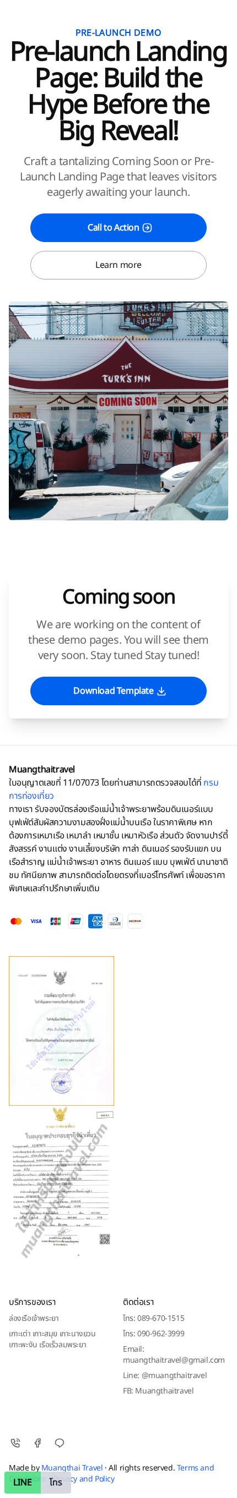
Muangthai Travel (72, 1468)
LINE (22, 1482)
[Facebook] (37, 1443)
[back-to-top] (218, 1480)
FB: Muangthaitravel (158, 1391)
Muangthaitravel (42, 769)
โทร (56, 1482)
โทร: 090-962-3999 (153, 1334)
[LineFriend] (60, 1443)
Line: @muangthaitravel (165, 1375)
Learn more (118, 265)
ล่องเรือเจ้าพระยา (33, 1318)
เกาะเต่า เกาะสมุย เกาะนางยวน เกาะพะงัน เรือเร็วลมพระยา (52, 1339)
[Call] (15, 1443)
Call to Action (113, 227)
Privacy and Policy (84, 1479)
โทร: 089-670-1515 (153, 1318)
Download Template (113, 691)
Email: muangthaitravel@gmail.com (174, 1354)
